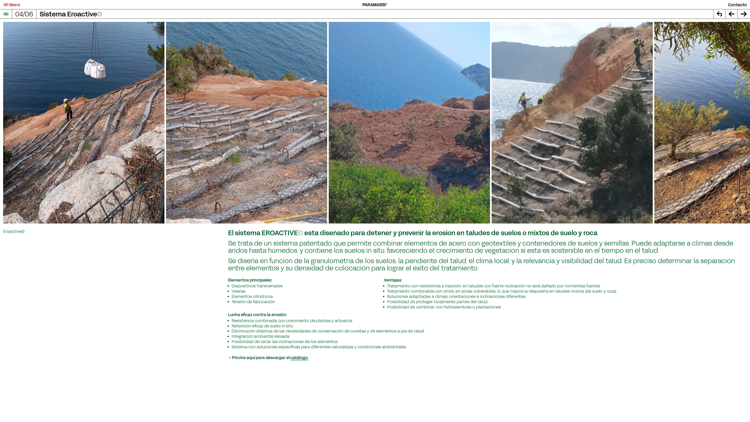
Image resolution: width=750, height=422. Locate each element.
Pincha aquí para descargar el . (270, 357)
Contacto (737, 5)
